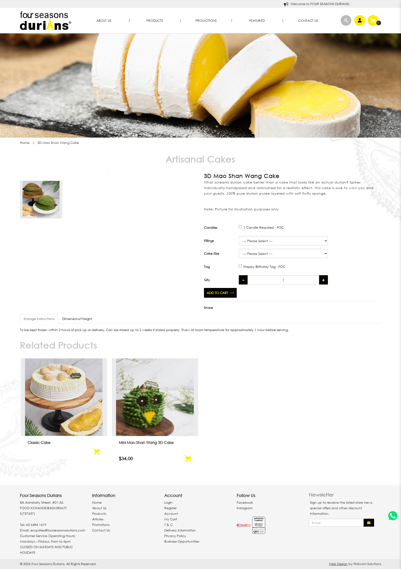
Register (170, 508)
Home (24, 142)
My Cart (170, 519)
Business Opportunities (181, 541)
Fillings (209, 240)
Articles (97, 519)
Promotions (100, 524)
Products (99, 513)
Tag (207, 266)
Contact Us (101, 530)
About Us (99, 508)
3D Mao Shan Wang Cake (58, 142)
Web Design (338, 564)
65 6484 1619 (36, 524)
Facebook (245, 502)
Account (171, 513)
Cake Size (211, 253)
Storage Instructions (39, 318)
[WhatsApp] (393, 516)
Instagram (244, 508)
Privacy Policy (175, 536)
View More (63, 404)
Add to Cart (217, 293)
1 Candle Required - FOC (263, 227)
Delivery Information (180, 530)
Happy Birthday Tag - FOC (264, 266)
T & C (168, 524)
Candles (210, 227)
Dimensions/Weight (77, 318)
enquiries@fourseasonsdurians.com (57, 530)
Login (168, 502)
